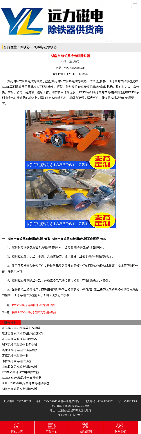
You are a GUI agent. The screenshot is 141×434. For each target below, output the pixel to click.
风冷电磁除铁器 (45, 47)
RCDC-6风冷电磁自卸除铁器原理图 (33, 305)
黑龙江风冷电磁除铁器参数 (19, 350)
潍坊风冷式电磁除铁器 (16, 361)
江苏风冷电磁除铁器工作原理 (21, 328)
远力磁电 (74, 61)
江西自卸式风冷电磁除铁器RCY (22, 333)
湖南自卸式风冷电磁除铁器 (19, 388)
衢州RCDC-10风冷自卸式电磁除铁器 (34, 312)
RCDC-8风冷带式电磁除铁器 (20, 372)
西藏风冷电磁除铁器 (15, 355)
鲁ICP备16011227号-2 (70, 415)
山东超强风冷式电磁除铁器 (19, 366)
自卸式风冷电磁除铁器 (72, 81)
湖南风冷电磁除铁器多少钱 (19, 344)
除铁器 (25, 47)
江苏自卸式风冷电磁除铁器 (19, 339)
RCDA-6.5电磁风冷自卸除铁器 (21, 377)
